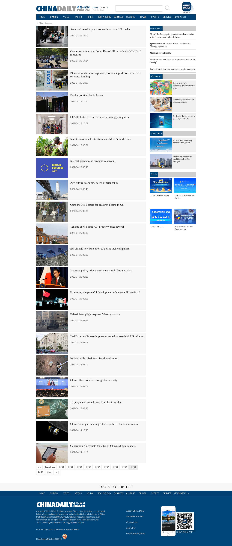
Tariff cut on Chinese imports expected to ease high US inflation (107, 336)
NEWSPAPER (179, 17)
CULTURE (130, 17)
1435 (97, 467)
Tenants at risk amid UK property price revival (97, 226)
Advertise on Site (134, 516)
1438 (124, 467)
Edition (99, 7)
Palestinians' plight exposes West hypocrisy (95, 314)
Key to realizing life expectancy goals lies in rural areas (184, 85)
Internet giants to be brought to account (92, 160)
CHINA (90, 17)
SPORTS (155, 17)
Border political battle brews (86, 95)
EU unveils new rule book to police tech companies (99, 248)
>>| (57, 472)
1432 (70, 467)
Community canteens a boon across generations (183, 101)
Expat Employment (135, 533)
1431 (61, 467)
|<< (39, 467)
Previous (50, 467)
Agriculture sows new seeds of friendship (94, 182)
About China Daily (135, 511)
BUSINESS (118, 17)
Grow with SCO (157, 227)
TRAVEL (142, 17)
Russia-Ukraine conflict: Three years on (184, 228)
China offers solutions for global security (93, 380)
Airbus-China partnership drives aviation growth (182, 141)
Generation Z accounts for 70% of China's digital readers (103, 445)
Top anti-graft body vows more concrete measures (172, 69)
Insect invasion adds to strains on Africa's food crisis (100, 139)
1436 (106, 467)
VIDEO (66, 17)
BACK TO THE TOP (116, 487)
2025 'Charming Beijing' (160, 196)
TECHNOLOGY (104, 17)
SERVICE (167, 17)
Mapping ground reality (160, 53)
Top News (45, 23)
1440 (40, 472)
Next (49, 472)
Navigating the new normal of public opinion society (184, 117)
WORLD (78, 17)
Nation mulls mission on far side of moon (94, 358)
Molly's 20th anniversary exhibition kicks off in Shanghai (182, 159)
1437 (115, 467)
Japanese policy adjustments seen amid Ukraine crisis (101, 270)
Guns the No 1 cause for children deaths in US (97, 204)
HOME (42, 17)
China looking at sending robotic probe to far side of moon (104, 424)
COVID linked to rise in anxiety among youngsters (99, 117)
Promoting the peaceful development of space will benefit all (105, 292)
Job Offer (131, 528)
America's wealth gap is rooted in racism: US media (100, 29)
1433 (79, 467)
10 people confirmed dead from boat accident (96, 402)
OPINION (54, 17)
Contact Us (131, 522)
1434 (88, 467)
